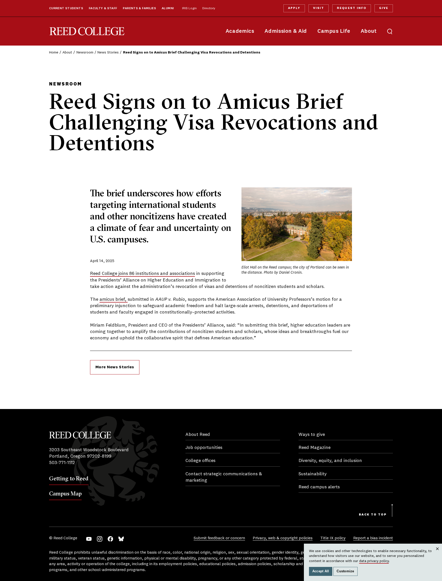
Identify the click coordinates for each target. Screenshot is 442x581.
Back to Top (373, 514)
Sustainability (313, 474)
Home (53, 52)
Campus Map (65, 493)
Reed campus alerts (319, 487)
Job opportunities (203, 447)
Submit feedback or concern (219, 538)
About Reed (197, 434)
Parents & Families (139, 8)
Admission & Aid (285, 31)
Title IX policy (333, 538)
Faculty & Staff (103, 8)
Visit (318, 8)
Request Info (351, 8)
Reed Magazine (314, 447)
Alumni (168, 8)
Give (383, 8)
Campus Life (333, 31)
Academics (240, 31)
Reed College (87, 31)
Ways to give (312, 434)
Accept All (320, 571)
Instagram (99, 539)
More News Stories (114, 367)
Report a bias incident (373, 538)
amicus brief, (114, 299)
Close (437, 553)
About (369, 31)
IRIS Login (189, 8)
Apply (294, 8)
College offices (200, 460)
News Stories (108, 52)
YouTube (89, 539)
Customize (345, 571)
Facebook (110, 539)
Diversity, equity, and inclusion (330, 460)
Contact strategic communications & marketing (223, 477)
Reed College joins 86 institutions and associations (142, 273)
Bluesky (121, 539)
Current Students (66, 8)
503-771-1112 (62, 462)
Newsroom (84, 52)
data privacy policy (374, 561)
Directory (208, 8)
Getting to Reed (69, 478)
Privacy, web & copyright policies (283, 538)
